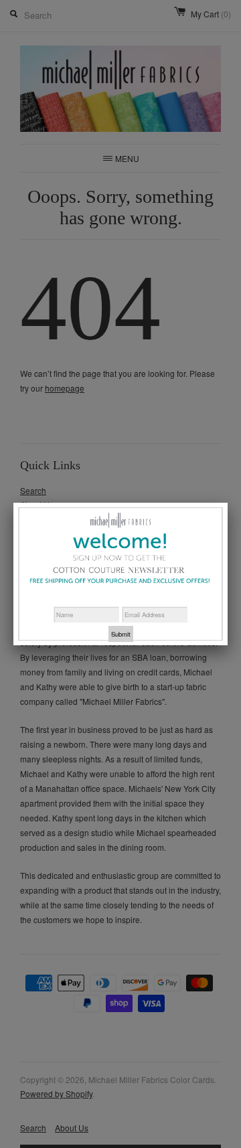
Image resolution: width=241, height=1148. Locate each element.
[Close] (228, 503)
